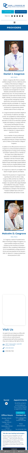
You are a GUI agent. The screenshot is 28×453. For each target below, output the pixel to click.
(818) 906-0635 (8, 11)
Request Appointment (20, 11)
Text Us (22, 451)
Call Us (8, 451)
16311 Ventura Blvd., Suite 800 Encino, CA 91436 (13, 344)
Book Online (20, 412)
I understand (14, 449)
